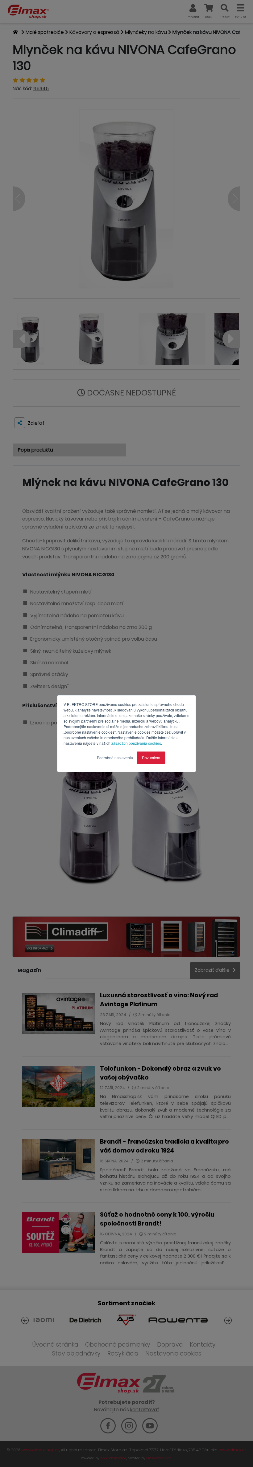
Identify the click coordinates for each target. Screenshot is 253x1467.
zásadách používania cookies (136, 743)
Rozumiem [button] (151, 757)
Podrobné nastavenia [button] (115, 757)
